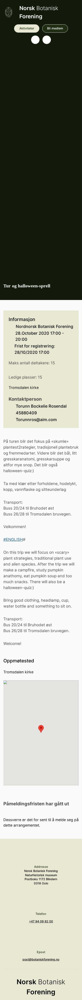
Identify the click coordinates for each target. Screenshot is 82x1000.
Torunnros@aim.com (36, 419)
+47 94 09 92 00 (41, 921)
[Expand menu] (46, 40)
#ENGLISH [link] (13, 539)
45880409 (26, 412)
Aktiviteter (26, 28)
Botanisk (38, 12)
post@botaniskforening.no (40, 959)
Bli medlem (55, 28)
